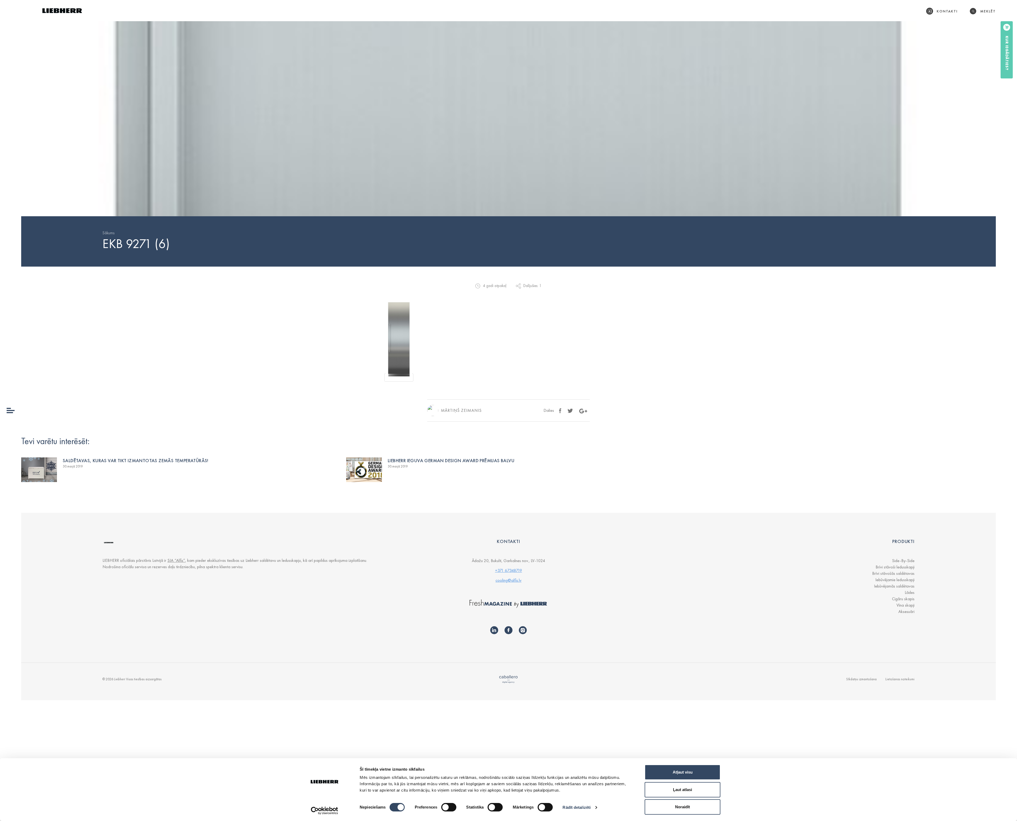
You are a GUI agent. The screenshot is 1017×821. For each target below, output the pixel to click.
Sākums (108, 233)
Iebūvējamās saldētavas (894, 586)
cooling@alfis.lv (508, 580)
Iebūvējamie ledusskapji (895, 579)
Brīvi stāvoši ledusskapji (895, 567)
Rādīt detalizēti (577, 807)
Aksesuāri (906, 611)
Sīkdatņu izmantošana (861, 679)
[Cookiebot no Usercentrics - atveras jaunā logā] (324, 811)
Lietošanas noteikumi (900, 679)
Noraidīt (682, 807)
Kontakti (947, 11)
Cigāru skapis (903, 599)
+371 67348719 (508, 570)
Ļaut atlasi (682, 789)
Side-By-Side (903, 560)
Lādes (910, 592)
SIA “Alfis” (176, 560)
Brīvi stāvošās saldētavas (893, 573)
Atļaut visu (683, 772)
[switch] (448, 807)
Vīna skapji (905, 605)
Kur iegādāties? (1007, 53)
